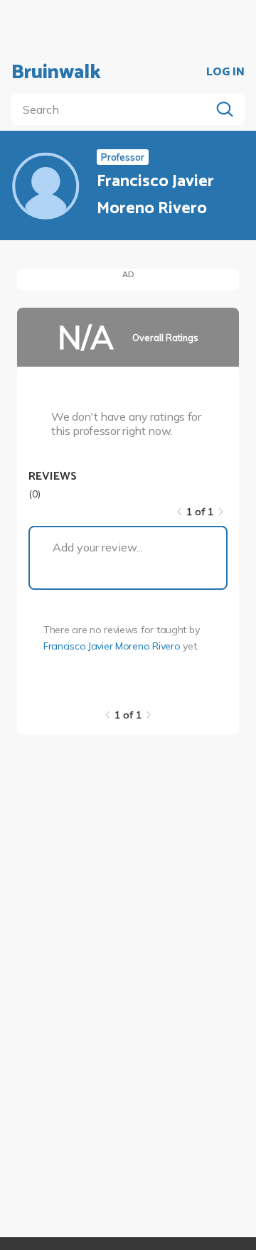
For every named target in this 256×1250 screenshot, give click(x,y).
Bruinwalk (56, 72)
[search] (114, 109)
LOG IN (225, 72)
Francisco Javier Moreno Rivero (112, 646)
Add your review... (98, 547)
